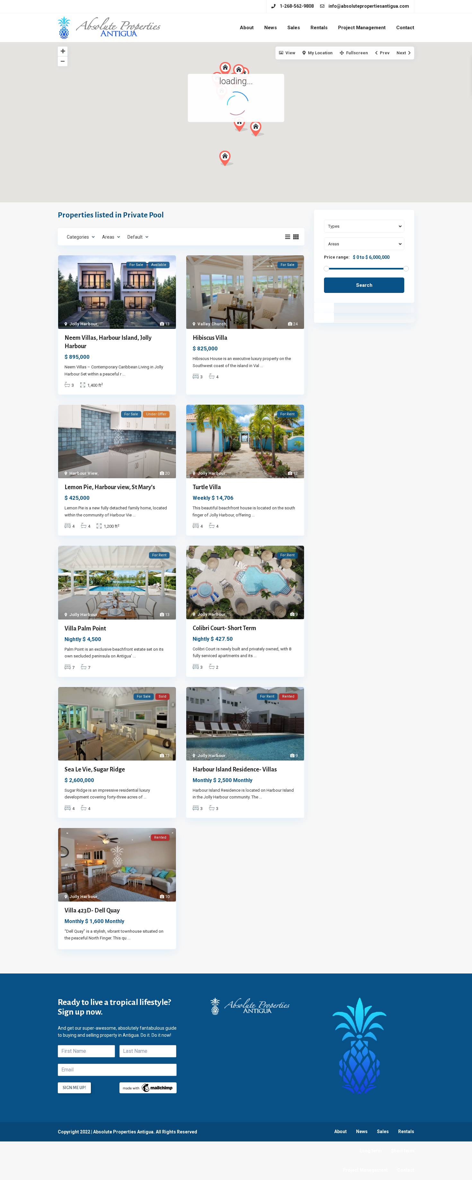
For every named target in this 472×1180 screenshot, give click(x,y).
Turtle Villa (207, 487)
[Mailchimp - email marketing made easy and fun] (148, 1087)
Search (364, 285)
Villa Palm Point (85, 628)
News (270, 28)
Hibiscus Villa (210, 338)
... (123, 374)
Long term (371, 1150)
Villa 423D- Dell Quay (92, 910)
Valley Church (211, 323)
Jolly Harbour (83, 323)
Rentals (319, 28)
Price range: (337, 257)
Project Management (362, 28)
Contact (405, 28)
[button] (226, 158)
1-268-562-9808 (297, 6)
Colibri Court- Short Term (224, 628)
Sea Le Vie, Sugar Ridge (95, 769)
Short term (402, 1150)
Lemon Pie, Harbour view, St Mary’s (110, 487)
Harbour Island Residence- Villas (235, 769)
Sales (293, 28)
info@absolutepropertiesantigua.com (368, 6)
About (247, 28)
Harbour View (83, 473)
